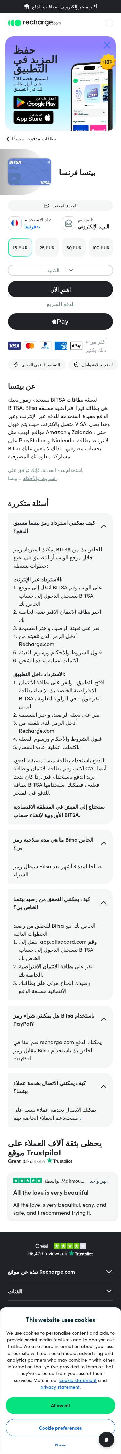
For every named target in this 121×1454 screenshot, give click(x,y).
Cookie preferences (60, 1427)
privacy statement (60, 1387)
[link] (36, 102)
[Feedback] (106, 1439)
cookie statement (78, 1380)
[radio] (20, 247)
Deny (60, 1445)
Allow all (60, 1405)
